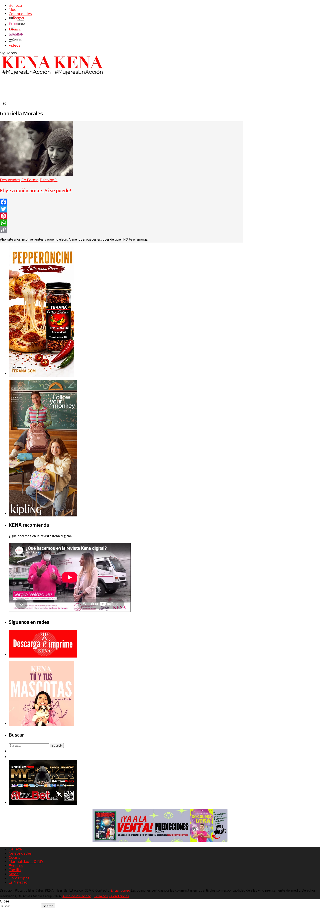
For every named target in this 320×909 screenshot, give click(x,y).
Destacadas (10, 180)
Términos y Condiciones (111, 896)
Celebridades (20, 14)
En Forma (29, 180)
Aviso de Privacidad (76, 896)
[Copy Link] (121, 229)
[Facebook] (121, 202)
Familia (15, 870)
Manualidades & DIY (26, 862)
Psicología (48, 180)
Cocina (14, 857)
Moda (14, 10)
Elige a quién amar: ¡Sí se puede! (35, 190)
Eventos (16, 866)
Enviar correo (120, 891)
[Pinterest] (121, 215)
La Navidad (18, 882)
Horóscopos (19, 878)
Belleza (15, 5)
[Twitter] (121, 209)
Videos (14, 45)
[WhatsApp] (121, 222)
